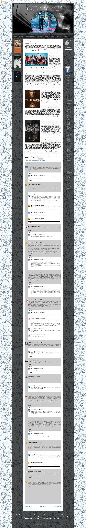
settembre (68, 103)
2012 (67, 188)
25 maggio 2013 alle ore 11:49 (37, 376)
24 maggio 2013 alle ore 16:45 (36, 184)
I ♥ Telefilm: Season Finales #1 (69, 123)
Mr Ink (32, 175)
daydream (30, 376)
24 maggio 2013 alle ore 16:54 (36, 226)
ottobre (68, 101)
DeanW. (29, 442)
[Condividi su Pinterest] (42, 159)
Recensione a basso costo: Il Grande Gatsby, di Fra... (69, 127)
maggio (68, 109)
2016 (67, 92)
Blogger (50, 524)
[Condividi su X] (40, 159)
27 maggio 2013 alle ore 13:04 (39, 462)
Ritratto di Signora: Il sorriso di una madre (69, 159)
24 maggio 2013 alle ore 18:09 (40, 212)
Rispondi (29, 171)
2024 (67, 80)
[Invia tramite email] (38, 159)
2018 (67, 89)
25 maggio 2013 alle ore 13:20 (40, 409)
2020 (67, 86)
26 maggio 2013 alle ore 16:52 (40, 454)
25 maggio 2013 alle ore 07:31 (40, 351)
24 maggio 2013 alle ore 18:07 (39, 205)
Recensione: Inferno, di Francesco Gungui (69, 140)
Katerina (29, 299)
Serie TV (52, 36)
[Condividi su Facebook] (41, 159)
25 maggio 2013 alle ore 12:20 (40, 328)
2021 (67, 85)
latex (43, 524)
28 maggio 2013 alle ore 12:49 (37, 471)
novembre (68, 100)
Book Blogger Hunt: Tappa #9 (69, 146)
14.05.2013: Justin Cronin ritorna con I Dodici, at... (69, 168)
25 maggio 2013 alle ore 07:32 (40, 312)
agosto (68, 104)
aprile (68, 182)
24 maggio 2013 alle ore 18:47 (37, 299)
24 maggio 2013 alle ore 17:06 (37, 242)
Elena (29, 184)
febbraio (68, 185)
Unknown (30, 242)
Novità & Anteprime (30, 36)
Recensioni (39, 36)
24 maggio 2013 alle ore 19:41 (39, 218)
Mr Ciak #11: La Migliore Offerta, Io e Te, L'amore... (69, 136)
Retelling (43, 160)
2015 (67, 94)
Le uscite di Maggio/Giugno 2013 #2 (69, 111)
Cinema (46, 36)
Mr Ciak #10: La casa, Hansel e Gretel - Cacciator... (69, 155)
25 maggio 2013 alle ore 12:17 (39, 318)
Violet (29, 226)
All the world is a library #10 (69, 143)
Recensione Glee (38, 160)
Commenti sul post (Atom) (32, 508)
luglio (68, 106)
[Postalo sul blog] (39, 159)
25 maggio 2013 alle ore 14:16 (40, 433)
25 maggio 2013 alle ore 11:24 (36, 360)
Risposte (30, 173)
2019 (67, 88)
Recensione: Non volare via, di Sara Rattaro (69, 132)
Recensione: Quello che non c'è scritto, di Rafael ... (69, 150)
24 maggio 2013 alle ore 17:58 (37, 272)
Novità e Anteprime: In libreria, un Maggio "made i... (69, 173)
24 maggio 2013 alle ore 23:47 (38, 342)
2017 (67, 91)
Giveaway (66, 36)
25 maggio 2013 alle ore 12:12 (40, 368)
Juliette (29, 360)
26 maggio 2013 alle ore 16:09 (36, 442)
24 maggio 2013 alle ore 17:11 (40, 259)
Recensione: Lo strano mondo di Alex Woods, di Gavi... (69, 164)
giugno (68, 108)
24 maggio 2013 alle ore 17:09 (40, 234)
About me (21, 36)
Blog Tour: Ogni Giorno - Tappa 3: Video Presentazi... (69, 178)
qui (44, 48)
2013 (67, 97)
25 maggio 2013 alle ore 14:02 (37, 419)
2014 (67, 95)
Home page (43, 506)
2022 (67, 83)
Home (15, 36)
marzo (68, 183)
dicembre (68, 98)
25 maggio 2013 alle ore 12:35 (39, 334)
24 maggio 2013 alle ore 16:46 (40, 175)
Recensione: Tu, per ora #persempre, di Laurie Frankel (69, 116)
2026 (67, 77)
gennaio (68, 186)
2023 (67, 82)
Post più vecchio (57, 506)
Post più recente (28, 506)
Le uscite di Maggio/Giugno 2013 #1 (69, 120)
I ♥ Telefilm (33, 160)
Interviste (59, 36)
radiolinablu (30, 342)
